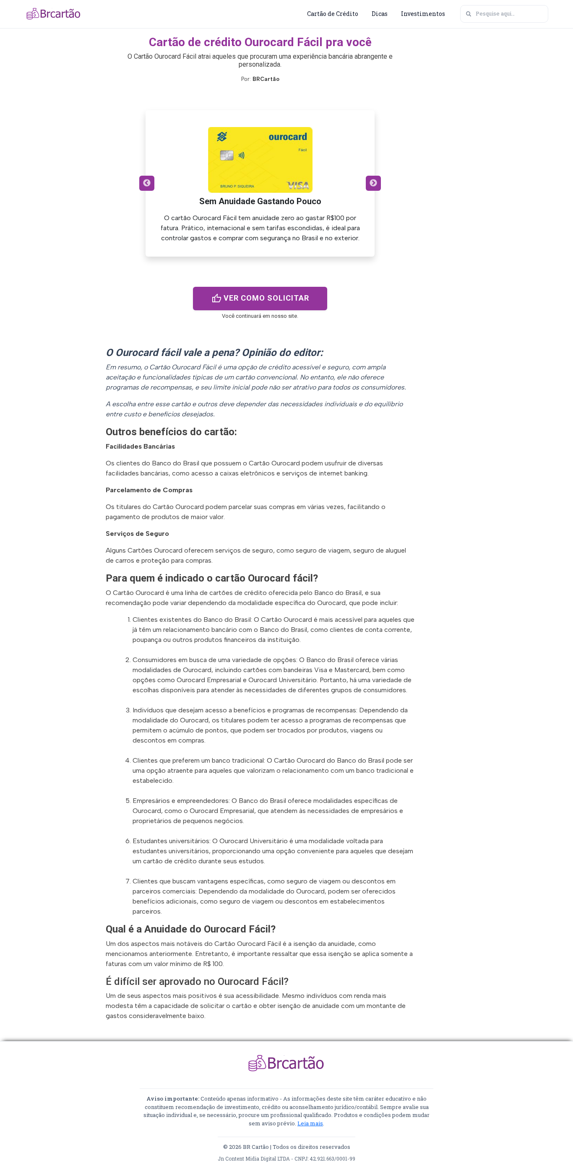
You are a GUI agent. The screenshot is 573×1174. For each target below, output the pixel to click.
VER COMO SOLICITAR (260, 298)
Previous (146, 183)
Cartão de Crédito (332, 14)
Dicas (380, 14)
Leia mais (310, 1123)
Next (373, 183)
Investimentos (423, 14)
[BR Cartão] (54, 14)
